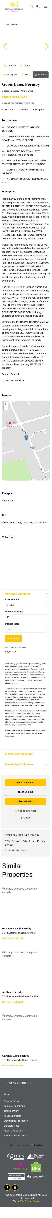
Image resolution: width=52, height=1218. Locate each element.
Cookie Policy (11, 1111)
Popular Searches (17, 1083)
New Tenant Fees (13, 1130)
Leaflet (33, 479)
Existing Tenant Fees (15, 1135)
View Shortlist (25, 801)
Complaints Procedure (16, 1120)
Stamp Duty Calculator (19, 753)
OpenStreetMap (40, 479)
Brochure (42, 74)
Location (11, 65)
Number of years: (14, 612)
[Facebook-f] (7, 1187)
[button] (47, 46)
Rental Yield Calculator (19, 764)
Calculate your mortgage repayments (18, 103)
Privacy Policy (11, 1101)
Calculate (13, 638)
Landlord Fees (11, 1125)
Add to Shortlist (27, 811)
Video (27, 65)
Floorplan (12, 74)
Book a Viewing (25, 782)
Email (24, 850)
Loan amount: (12, 599)
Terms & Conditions (14, 1106)
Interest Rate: (12, 624)
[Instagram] (15, 1187)
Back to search (12, 24)
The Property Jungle (29, 1201)
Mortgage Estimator (17, 593)
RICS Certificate (12, 1116)
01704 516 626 (25, 792)
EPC (27, 74)
